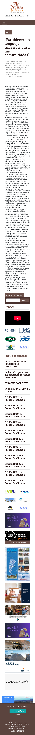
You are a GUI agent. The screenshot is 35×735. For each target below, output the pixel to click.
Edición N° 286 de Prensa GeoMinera (15, 457)
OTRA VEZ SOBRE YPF (16, 383)
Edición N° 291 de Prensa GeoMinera (15, 415)
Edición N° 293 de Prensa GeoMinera (15, 398)
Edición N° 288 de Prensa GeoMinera (15, 440)
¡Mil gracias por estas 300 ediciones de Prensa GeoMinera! (17, 375)
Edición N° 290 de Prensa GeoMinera (15, 423)
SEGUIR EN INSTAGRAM (17, 542)
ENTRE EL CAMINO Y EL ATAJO (17, 390)
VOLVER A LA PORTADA (14, 295)
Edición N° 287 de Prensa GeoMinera (15, 448)
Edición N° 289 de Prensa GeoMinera (15, 432)
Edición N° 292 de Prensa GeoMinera (15, 407)
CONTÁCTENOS (22, 707)
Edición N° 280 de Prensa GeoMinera (15, 465)
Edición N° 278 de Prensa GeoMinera (15, 482)
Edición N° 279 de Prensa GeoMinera (15, 473)
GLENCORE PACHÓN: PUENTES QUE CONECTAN (16, 364)
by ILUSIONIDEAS (17, 731)
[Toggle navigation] (4, 23)
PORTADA (11, 707)
